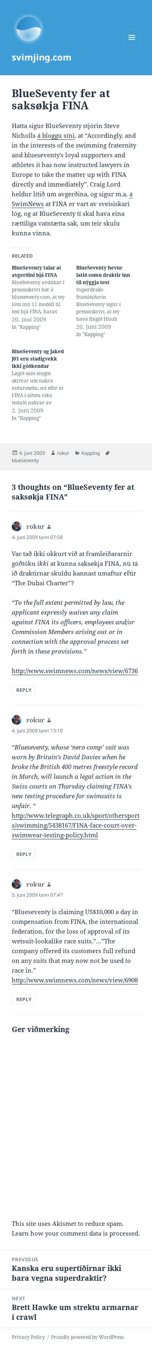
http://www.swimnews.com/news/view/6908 (75, 980)
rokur (63, 453)
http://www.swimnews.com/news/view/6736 (75, 671)
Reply (23, 690)
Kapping (90, 453)
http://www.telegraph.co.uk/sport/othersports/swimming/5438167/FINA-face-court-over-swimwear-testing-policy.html (75, 825)
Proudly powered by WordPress (87, 1337)
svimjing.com (42, 57)
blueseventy (25, 460)
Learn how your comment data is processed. (76, 1233)
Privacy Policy (28, 1337)
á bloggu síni (56, 135)
